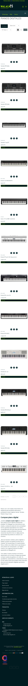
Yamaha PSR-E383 (5, 448)
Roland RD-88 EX (5, 333)
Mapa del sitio (5, 590)
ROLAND (3, 178)
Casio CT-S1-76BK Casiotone (8, 218)
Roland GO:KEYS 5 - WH (7, 486)
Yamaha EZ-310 (4, 371)
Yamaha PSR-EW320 (6, 410)
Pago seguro (5, 583)
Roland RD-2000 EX (6, 295)
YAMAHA (3, 64)
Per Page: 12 (4, 29)
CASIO (2, 216)
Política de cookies (6, 603)
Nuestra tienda (5, 585)
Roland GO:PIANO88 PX (6, 180)
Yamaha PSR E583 (5, 66)
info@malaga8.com (7, 625)
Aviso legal (4, 596)
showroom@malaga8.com (9, 634)
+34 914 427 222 (7, 633)
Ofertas (4, 610)
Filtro (4, 26)
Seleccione (12, 25)
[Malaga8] (7, 6)
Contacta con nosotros (7, 587)
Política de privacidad (7, 601)
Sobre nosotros (5, 580)
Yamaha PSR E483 (5, 104)
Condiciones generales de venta (9, 599)
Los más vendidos (6, 615)
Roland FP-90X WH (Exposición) (9, 257)
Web (11, 14)
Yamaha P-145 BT (5, 142)
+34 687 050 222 (7, 624)
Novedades (4, 612)
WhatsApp (5, 14)
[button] (18, 30)
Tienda (16, 14)
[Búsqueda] (20, 13)
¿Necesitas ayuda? (18, 647)
